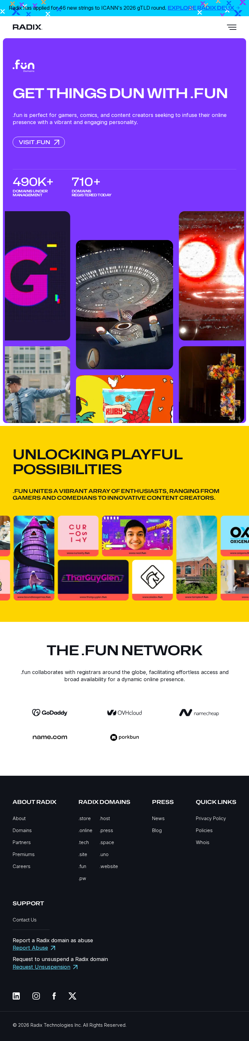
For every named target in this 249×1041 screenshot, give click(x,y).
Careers (21, 866)
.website (109, 866)
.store (84, 818)
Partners (22, 842)
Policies (204, 830)
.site (82, 854)
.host (105, 818)
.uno (104, 854)
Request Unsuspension (41, 967)
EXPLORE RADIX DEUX (201, 8)
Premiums (24, 854)
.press (106, 830)
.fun (82, 866)
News (158, 818)
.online (85, 830)
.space (107, 842)
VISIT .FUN (34, 142)
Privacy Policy (211, 818)
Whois (202, 842)
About (19, 818)
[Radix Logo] (27, 27)
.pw (82, 878)
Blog (157, 830)
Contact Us (25, 919)
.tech (83, 842)
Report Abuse (30, 947)
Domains (22, 830)
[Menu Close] (231, 27)
